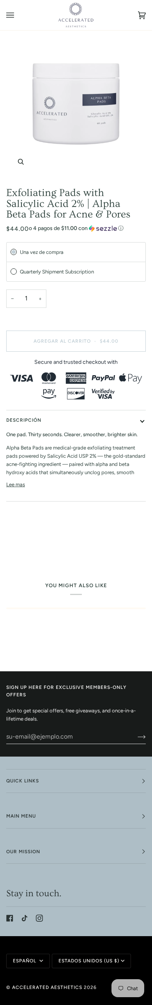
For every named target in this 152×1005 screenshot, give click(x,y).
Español (25, 961)
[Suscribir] (135, 736)
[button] (76, 228)
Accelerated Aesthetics (47, 987)
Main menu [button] (21, 816)
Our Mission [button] (23, 851)
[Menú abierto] (18, 15)
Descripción (23, 420)
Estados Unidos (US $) (88, 961)
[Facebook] (9, 918)
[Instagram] (39, 918)
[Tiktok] (24, 918)
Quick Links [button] (22, 781)
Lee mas (15, 484)
